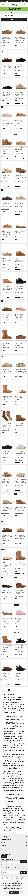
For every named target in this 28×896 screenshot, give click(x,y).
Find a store (4, 870)
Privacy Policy (7, 885)
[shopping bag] (25, 5)
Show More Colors (5, 42)
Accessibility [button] (23, 1)
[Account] (21, 4)
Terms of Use (20, 865)
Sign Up (4, 856)
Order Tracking (5, 1)
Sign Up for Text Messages (7, 859)
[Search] (7, 5)
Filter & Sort (14, 19)
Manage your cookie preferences (13, 881)
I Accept (14, 892)
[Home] (14, 4)
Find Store (23, 872)
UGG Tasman (8, 726)
